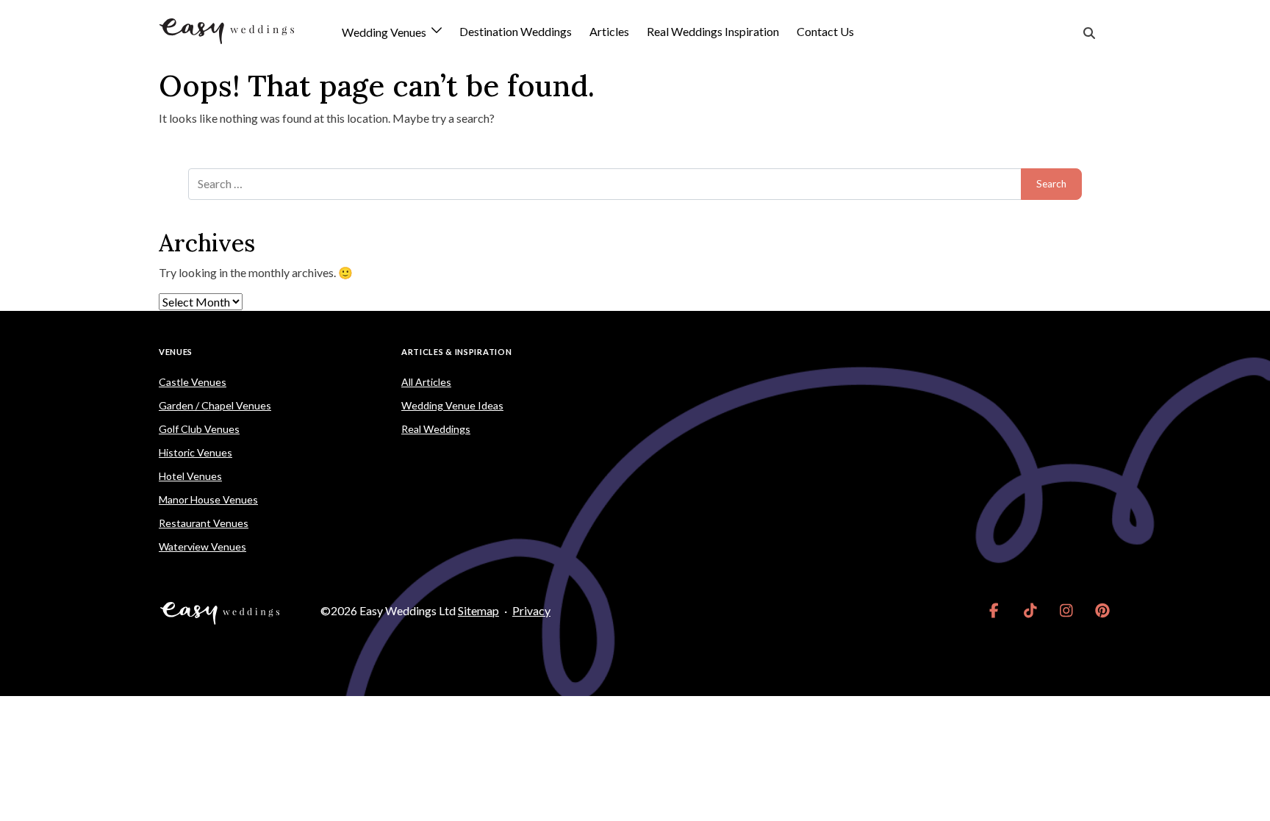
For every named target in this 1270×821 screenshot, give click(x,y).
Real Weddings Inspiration (713, 31)
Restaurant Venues (203, 523)
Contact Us (825, 31)
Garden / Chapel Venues (215, 405)
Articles (609, 31)
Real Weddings (435, 429)
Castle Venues (192, 382)
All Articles (426, 382)
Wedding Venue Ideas (452, 405)
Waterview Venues (202, 546)
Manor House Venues (208, 499)
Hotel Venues (190, 476)
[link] (994, 611)
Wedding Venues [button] (385, 33)
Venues (176, 351)
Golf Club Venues (199, 429)
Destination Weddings (515, 31)
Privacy (531, 610)
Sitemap (478, 610)
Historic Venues (195, 452)
